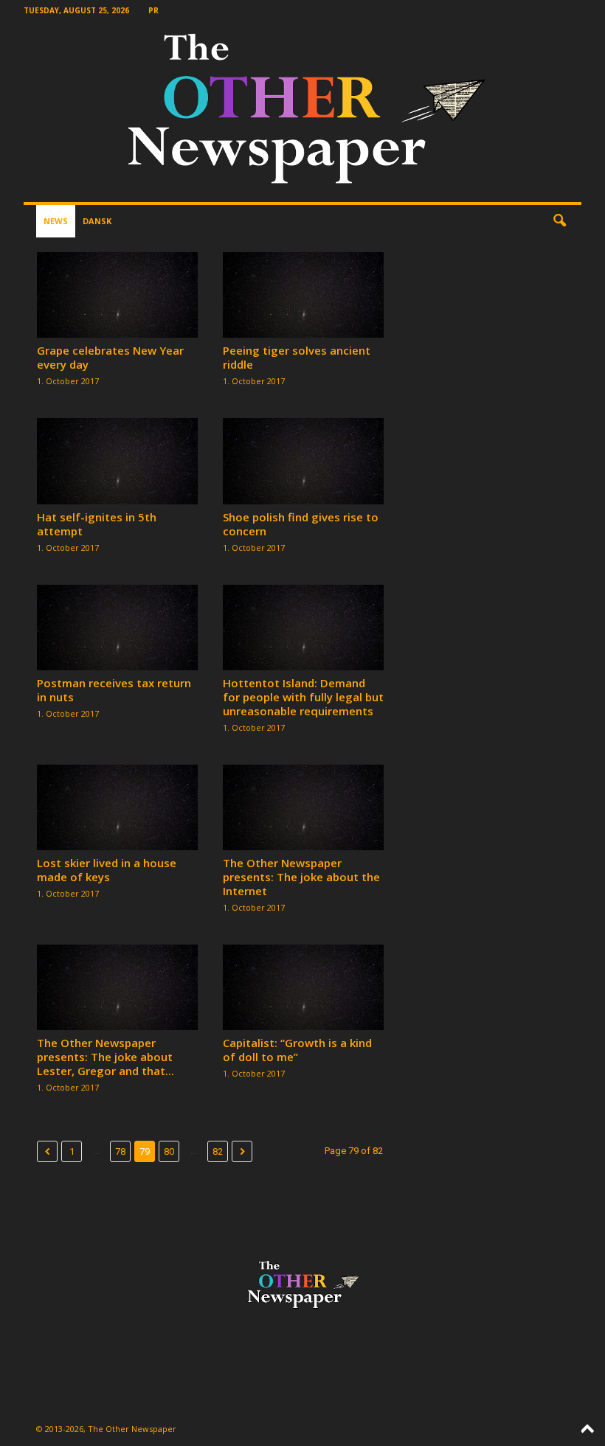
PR (153, 10)
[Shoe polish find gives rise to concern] (303, 461)
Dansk (97, 220)
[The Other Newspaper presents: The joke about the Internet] (303, 807)
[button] (559, 221)
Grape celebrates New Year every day (110, 357)
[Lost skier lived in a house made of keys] (117, 807)
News (56, 220)
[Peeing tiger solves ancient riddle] (303, 295)
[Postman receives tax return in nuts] (117, 627)
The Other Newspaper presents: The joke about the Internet (301, 876)
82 (217, 1151)
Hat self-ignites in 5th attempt (96, 524)
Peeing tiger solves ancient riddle (296, 357)
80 (169, 1151)
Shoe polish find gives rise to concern (300, 524)
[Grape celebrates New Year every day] (117, 295)
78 (120, 1151)
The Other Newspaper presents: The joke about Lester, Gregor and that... (105, 1056)
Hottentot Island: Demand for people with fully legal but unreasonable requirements (303, 696)
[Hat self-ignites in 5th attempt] (117, 461)
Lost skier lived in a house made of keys (106, 869)
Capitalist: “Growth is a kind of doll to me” (297, 1049)
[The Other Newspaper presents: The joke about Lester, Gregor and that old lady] (117, 987)
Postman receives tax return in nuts (114, 689)
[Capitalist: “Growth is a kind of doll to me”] (303, 987)
